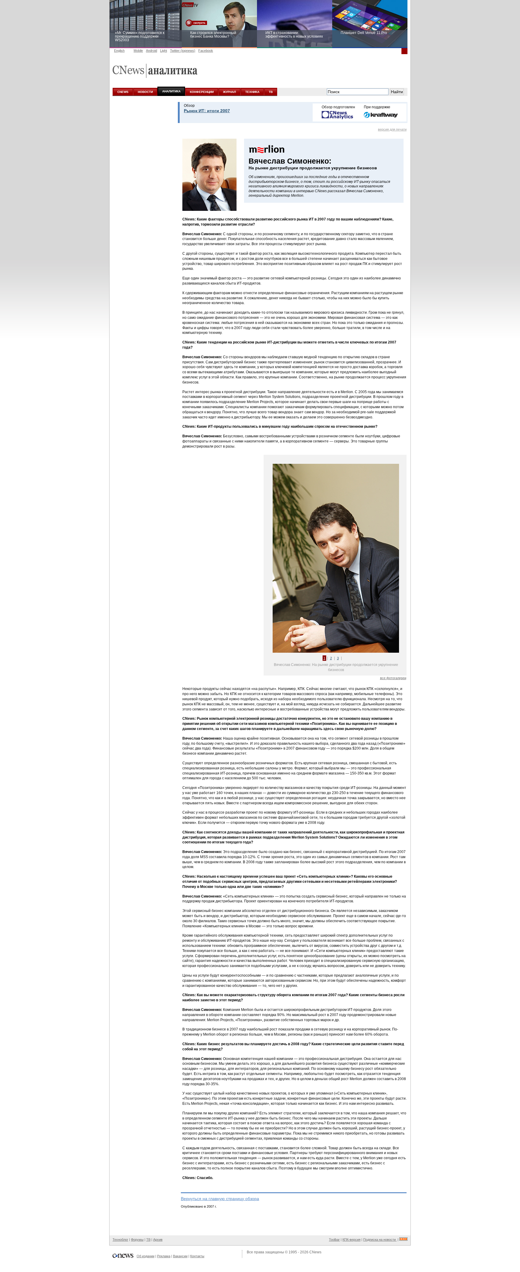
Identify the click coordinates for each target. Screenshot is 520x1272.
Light (163, 50)
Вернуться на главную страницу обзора (220, 1198)
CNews (315, 1252)
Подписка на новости (380, 1239)
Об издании (145, 1256)
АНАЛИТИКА (171, 91)
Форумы (137, 1239)
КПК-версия (351, 1239)
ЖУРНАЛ (229, 92)
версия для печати (392, 129)
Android (151, 50)
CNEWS (122, 92)
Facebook (205, 50)
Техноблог (120, 1239)
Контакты (197, 1256)
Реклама (163, 1256)
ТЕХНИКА (252, 92)
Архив (157, 1239)
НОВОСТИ (145, 92)
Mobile (138, 50)
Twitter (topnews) (182, 50)
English (119, 50)
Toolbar (334, 1239)
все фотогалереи (393, 678)
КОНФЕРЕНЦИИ (202, 92)
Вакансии (180, 1256)
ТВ (271, 92)
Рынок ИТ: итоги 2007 (207, 110)
